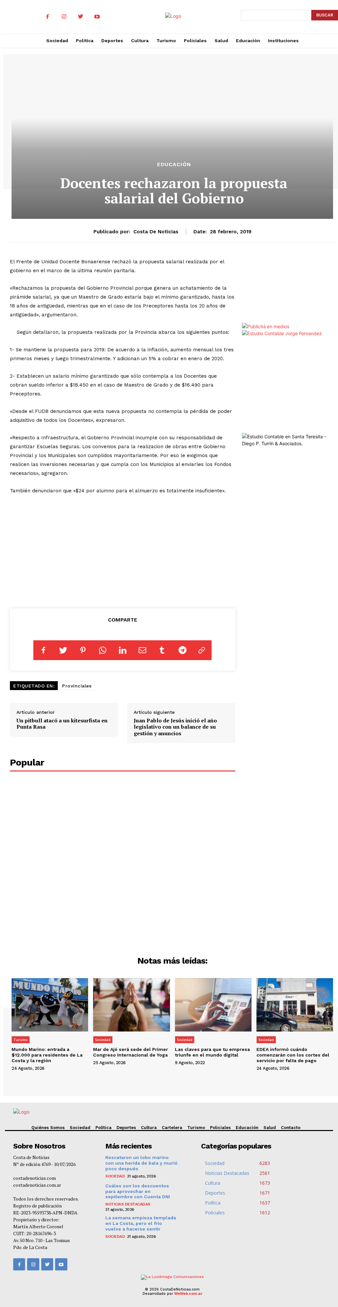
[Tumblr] (162, 650)
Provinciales (76, 685)
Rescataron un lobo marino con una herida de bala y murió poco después (141, 1163)
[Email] (142, 650)
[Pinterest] (83, 650)
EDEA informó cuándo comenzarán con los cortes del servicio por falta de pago (292, 1055)
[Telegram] (182, 650)
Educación (174, 164)
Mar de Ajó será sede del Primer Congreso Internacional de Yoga (130, 1052)
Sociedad (103, 1039)
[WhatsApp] (103, 650)
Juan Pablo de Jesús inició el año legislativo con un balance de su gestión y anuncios (175, 727)
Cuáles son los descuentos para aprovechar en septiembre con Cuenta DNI (137, 1191)
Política (103, 1127)
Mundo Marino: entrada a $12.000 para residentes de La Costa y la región (47, 1055)
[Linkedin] (122, 650)
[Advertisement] (122, 550)
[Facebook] (47, 16)
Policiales (220, 1127)
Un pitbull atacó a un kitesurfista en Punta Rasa (62, 723)
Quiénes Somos (48, 1127)
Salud (269, 1127)
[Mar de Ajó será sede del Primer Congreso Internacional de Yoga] (131, 1005)
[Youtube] (97, 16)
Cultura (149, 1127)
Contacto (290, 1127)
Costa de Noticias (155, 232)
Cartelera (172, 1127)
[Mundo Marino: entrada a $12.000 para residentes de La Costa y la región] (50, 1005)
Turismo (21, 1039)
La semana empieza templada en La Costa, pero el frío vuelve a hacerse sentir (140, 1223)
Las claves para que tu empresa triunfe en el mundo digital (212, 1052)
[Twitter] (80, 16)
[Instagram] (64, 16)
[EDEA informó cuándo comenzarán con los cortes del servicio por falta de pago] (294, 1005)
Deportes (126, 1127)
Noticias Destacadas (127, 1204)
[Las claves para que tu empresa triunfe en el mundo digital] (213, 1005)
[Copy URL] (202, 650)
